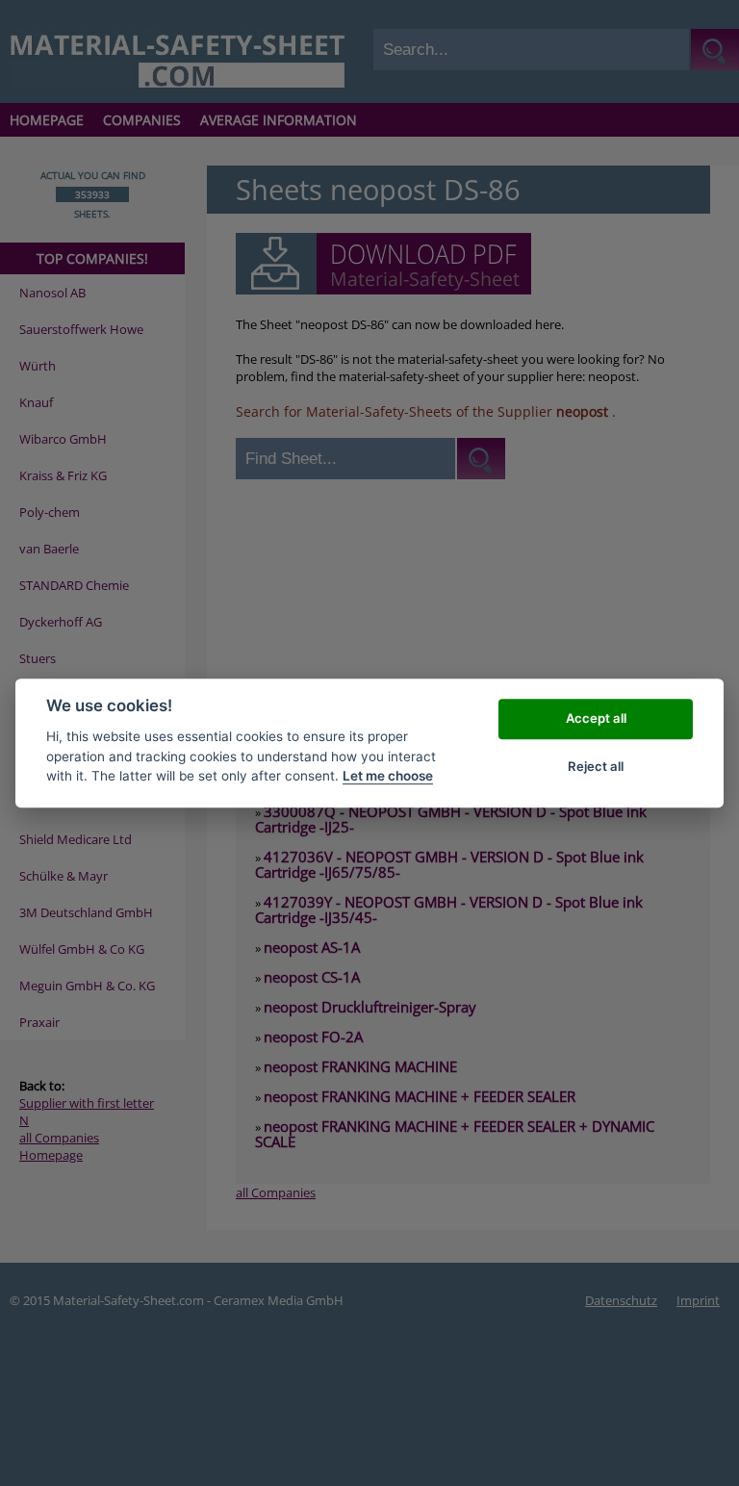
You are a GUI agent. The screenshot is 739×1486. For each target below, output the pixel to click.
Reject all (596, 766)
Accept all (596, 718)
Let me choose (388, 775)
